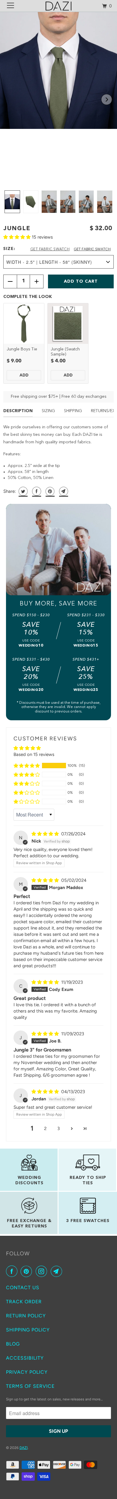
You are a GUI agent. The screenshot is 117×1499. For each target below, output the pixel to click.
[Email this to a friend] (63, 491)
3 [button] (58, 1128)
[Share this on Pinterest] (49, 491)
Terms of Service (30, 1386)
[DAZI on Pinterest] (27, 1271)
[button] (106, 99)
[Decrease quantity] (10, 281)
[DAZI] (58, 6)
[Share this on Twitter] (22, 491)
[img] (46, 834)
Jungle (17, 229)
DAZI (24, 1448)
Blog (13, 1344)
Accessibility (25, 1358)
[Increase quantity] (36, 281)
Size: (9, 249)
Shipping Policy (28, 1330)
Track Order (24, 1301)
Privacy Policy (27, 1372)
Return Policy (26, 1316)
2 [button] (45, 1128)
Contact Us (22, 1287)
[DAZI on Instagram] (43, 1271)
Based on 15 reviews (34, 754)
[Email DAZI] (57, 1271)
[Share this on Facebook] (36, 491)
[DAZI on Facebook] (13, 1271)
